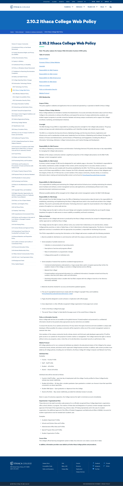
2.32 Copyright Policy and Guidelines (21, 190)
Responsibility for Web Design (48, 81)
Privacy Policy (106, 483)
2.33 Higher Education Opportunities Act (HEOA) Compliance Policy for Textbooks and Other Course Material (23, 195)
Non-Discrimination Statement (92, 483)
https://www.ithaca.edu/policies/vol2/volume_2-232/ (57, 293)
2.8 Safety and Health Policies (19, 76)
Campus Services (80, 472)
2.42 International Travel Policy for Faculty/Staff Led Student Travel (21, 232)
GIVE (93, 1)
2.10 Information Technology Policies (21, 83)
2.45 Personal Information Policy (20, 247)
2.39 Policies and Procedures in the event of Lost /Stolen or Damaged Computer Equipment (23, 219)
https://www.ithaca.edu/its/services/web (93, 175)
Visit (63, 463)
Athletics (46, 1)
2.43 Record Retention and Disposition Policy (22, 237)
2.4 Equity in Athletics (17, 61)
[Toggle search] (111, 7)
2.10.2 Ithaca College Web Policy (21, 90)
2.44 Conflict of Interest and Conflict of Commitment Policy (22, 242)
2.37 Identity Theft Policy (18, 210)
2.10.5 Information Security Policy (21, 100)
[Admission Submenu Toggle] (84, 6)
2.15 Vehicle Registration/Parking (20, 119)
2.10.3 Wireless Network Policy (21, 93)
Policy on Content (44, 85)
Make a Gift (64, 466)
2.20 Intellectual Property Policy (20, 138)
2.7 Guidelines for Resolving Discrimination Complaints (23, 72)
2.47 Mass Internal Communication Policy (23, 254)
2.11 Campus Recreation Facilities (20, 104)
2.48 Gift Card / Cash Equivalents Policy (22, 257)
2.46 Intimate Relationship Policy (20, 250)
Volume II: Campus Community (34, 32)
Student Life (91, 7)
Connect (80, 1)
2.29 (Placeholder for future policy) (21, 178)
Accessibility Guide (47, 466)
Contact (78, 463)
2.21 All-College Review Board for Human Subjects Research (22, 142)
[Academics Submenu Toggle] (72, 6)
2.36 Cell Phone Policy (18, 207)
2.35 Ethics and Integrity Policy (20, 204)
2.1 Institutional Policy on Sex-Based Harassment (21, 48)
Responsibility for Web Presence (48, 70)
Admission (79, 7)
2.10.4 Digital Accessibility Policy (21, 97)
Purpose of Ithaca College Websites (49, 62)
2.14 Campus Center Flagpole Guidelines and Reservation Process (23, 115)
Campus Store (46, 463)
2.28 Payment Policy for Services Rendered (23, 174)
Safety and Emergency (48, 469)
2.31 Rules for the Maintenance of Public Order (22, 185)
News (67, 1)
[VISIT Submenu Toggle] (102, 1)
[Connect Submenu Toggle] (85, 1)
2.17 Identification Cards (18, 126)
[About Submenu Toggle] (106, 6)
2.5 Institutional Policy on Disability (21, 64)
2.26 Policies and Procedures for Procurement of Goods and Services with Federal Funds (22, 165)
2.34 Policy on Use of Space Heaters (21, 200)
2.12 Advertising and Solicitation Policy (22, 107)
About (102, 7)
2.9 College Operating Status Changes (22, 80)
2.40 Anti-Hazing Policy (18, 224)
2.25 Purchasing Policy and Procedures (22, 160)
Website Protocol (44, 93)
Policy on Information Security (48, 89)
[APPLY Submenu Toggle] (111, 1)
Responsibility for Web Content (48, 74)
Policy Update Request (18, 264)
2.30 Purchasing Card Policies (20, 181)
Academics (67, 7)
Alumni (54, 1)
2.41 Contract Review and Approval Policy (23, 228)
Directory (78, 466)
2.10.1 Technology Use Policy (20, 87)
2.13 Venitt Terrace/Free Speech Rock (21, 110)
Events (61, 1)
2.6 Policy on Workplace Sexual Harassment (23, 68)
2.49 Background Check (18, 260)
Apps (73, 1)
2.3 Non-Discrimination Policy (20, 58)
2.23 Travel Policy (16, 153)
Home (12, 32)
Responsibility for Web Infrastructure (50, 78)
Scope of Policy (43, 58)
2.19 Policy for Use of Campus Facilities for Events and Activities (23, 133)
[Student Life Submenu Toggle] (97, 6)
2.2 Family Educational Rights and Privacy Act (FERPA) (23, 53)
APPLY (107, 1)
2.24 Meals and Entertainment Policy (21, 157)
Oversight (42, 66)
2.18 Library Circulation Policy (20, 129)
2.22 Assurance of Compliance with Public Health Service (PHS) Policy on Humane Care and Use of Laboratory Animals (23, 148)
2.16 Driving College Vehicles (19, 122)
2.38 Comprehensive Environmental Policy (23, 214)
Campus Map (65, 469)
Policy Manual (19, 32)
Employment (79, 469)
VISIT (98, 1)
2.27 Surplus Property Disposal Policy (22, 171)
